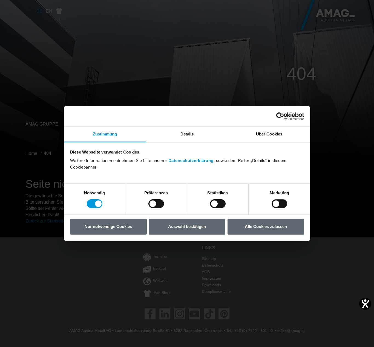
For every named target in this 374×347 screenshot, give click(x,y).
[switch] (156, 203)
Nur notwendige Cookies (108, 226)
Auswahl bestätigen (187, 226)
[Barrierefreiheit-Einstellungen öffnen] (365, 304)
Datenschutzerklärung (191, 160)
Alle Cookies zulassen (266, 226)
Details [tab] (187, 134)
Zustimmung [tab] (105, 134)
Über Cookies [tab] (269, 134)
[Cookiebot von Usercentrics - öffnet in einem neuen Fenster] (280, 116)
